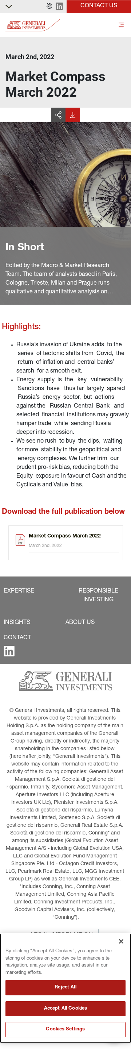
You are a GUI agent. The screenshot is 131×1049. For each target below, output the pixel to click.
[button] (49, 6)
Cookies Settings (65, 1029)
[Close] (121, 941)
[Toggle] (121, 25)
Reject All (65, 987)
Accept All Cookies (65, 1008)
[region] (65, 988)
